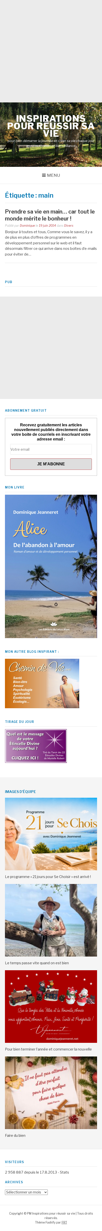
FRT (64, 1222)
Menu (53, 175)
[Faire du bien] (51, 1128)
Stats (64, 1172)
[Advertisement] (51, 51)
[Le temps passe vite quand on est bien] (51, 955)
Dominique (27, 225)
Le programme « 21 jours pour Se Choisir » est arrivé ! (48, 877)
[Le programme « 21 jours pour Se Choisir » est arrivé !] (51, 869)
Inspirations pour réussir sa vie (51, 126)
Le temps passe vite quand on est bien (37, 963)
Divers (68, 225)
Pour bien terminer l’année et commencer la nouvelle (48, 1049)
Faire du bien (15, 1135)
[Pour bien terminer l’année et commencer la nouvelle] (51, 1041)
